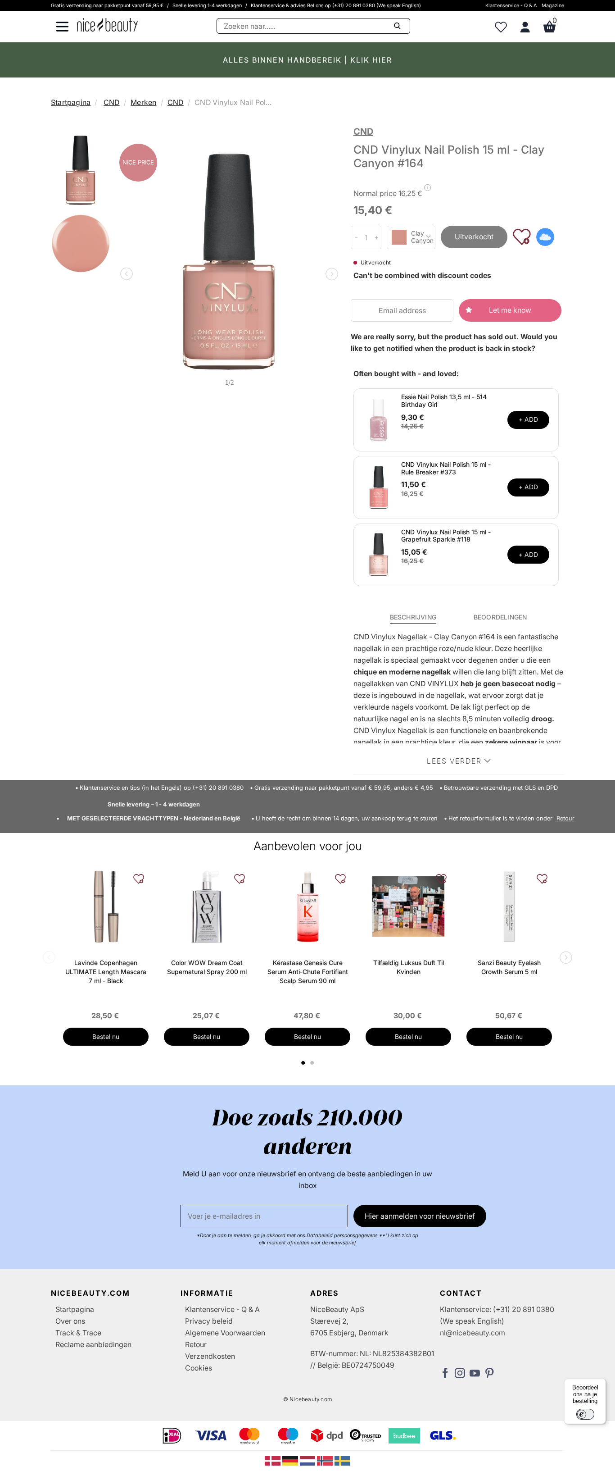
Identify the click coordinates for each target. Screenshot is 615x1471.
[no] (326, 1460)
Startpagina (70, 102)
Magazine (553, 5)
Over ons (70, 1320)
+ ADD (528, 419)
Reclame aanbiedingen (93, 1344)
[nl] (308, 1460)
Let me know (510, 309)
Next (330, 274)
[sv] (342, 1460)
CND (112, 102)
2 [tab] (313, 1062)
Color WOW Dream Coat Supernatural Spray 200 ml (207, 967)
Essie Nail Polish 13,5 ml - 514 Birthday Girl (444, 400)
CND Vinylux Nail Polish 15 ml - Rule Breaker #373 (446, 468)
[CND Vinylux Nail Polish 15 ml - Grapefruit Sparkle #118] (379, 554)
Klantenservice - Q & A (511, 5)
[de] (291, 1460)
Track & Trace (78, 1332)
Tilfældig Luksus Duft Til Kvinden (408, 967)
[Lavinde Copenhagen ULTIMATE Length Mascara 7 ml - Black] (106, 906)
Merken (143, 102)
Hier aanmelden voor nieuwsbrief (420, 1216)
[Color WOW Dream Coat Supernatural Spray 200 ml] (206, 906)
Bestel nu (105, 1036)
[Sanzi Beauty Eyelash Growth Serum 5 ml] (509, 906)
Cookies (198, 1367)
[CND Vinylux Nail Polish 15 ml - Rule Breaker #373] (379, 486)
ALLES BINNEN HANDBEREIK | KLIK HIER (307, 59)
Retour (565, 818)
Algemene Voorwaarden (225, 1332)
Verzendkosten (210, 1356)
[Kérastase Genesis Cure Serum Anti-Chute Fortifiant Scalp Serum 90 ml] (307, 906)
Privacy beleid (209, 1320)
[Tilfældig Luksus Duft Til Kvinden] (408, 906)
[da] (273, 1460)
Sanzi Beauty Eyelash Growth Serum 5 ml (509, 967)
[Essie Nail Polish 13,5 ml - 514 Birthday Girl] (379, 419)
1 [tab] (303, 1062)
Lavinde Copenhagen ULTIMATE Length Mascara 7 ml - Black (105, 971)
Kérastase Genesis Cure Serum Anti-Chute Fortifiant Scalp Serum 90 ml (307, 971)
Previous (128, 274)
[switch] (585, 1414)
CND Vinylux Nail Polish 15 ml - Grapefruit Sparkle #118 (446, 535)
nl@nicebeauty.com (472, 1332)
